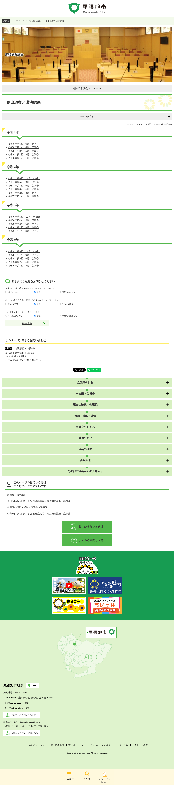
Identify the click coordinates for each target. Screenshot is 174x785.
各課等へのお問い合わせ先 (23, 715)
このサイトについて (36, 745)
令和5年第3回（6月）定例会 (23, 258)
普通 (39, 292)
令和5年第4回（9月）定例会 (23, 255)
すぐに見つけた (15, 316)
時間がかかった (70, 316)
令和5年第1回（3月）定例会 (23, 265)
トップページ (18, 21)
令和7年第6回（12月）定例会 (24, 178)
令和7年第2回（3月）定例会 (23, 192)
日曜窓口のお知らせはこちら (24, 733)
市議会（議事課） (16, 494)
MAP (34, 685)
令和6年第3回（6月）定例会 (23, 223)
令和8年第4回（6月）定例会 (23, 147)
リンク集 (123, 745)
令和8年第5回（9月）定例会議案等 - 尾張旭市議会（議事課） (40, 513)
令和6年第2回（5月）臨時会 (23, 227)
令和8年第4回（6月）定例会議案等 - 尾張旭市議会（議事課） (40, 501)
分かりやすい (14, 304)
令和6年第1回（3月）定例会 (23, 231)
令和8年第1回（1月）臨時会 (23, 158)
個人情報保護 (57, 745)
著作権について (76, 745)
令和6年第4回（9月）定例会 (23, 220)
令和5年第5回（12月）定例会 (24, 251)
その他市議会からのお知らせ (85, 471)
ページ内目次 (87, 116)
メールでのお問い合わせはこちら (23, 359)
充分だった (13, 292)
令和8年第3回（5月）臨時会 (23, 151)
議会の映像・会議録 (85, 404)
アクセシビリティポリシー (101, 745)
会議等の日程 (85, 382)
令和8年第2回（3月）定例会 (23, 154)
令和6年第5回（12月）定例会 (24, 216)
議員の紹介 (85, 437)
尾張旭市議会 (35, 21)
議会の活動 (85, 449)
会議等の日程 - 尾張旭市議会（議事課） (28, 507)
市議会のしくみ (85, 426)
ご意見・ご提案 (140, 745)
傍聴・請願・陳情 (85, 415)
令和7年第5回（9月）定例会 (23, 182)
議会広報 (85, 460)
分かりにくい (69, 304)
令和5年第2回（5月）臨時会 (23, 262)
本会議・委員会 (85, 393)
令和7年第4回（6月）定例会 (23, 185)
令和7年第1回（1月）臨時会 (23, 196)
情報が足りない (70, 292)
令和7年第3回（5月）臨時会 (23, 189)
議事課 (8, 348)
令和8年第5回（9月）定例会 (23, 143)
